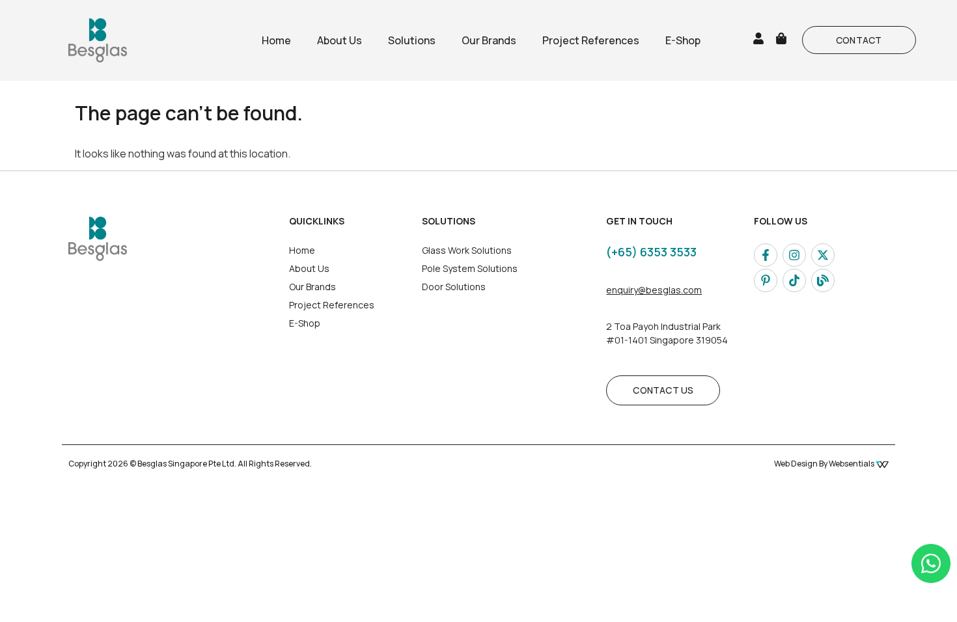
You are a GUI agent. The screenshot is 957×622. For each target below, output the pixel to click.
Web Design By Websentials (825, 463)
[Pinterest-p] (765, 280)
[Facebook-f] (765, 255)
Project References (590, 40)
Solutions (412, 40)
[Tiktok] (794, 280)
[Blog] (823, 280)
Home (276, 40)
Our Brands (489, 40)
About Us (339, 40)
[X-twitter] (823, 255)
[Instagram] (794, 255)
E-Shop (682, 40)
